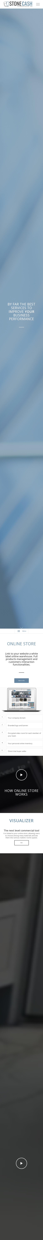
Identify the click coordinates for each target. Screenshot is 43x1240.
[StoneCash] (17, 4)
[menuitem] (37, 4)
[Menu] (37, 4)
